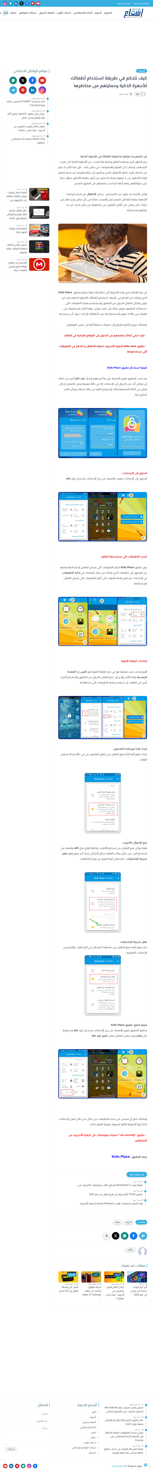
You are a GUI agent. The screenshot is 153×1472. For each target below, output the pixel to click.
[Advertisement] (76, 43)
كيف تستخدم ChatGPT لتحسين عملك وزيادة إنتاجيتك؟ (25, 103)
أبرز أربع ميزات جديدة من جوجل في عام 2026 (139, 1291)
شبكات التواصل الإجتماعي (84, 1447)
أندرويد (98, 12)
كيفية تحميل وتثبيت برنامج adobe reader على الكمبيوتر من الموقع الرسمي (16, 196)
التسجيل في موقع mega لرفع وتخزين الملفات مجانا (17, 266)
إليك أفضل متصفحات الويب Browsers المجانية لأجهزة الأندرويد (111, 1203)
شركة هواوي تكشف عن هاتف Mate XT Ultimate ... (92, 1293)
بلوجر (93, 1432)
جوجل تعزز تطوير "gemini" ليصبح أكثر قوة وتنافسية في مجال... (26, 116)
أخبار (5, 12)
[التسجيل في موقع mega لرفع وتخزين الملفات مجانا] (39, 264)
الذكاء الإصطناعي (82, 12)
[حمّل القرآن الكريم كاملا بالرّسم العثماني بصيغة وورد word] (39, 212)
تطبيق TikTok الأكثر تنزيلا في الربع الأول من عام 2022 (116, 1194)
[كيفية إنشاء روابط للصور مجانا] (39, 230)
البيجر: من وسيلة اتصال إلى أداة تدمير (68, 1289)
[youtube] (38, 3)
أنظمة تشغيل (46, 12)
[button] (133, 1236)
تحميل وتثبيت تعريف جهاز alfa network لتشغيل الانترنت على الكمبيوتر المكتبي (123, 1409)
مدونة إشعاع (118, 1466)
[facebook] (27, 3)
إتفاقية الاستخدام (141, 3)
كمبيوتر (108, 12)
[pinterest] (33, 3)
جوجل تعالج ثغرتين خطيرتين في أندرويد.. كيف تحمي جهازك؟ (114, 1293)
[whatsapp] (11, 3)
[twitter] (22, 3)
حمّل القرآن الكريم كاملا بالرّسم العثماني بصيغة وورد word (16, 214)
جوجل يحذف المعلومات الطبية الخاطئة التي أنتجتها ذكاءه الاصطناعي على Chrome (124, 1436)
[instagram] (5, 3)
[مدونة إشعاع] (134, 13)
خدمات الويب (64, 12)
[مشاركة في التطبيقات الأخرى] (106, 1236)
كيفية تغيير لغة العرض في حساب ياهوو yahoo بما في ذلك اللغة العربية (123, 1451)
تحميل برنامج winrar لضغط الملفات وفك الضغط (16, 249)
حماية (13, 12)
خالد (137, 94)
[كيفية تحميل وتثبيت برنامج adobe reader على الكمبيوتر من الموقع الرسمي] (39, 194)
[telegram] (13, 90)
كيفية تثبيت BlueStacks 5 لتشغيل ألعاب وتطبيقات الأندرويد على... (109, 1185)
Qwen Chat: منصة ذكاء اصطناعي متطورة (28, 141)
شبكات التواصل (27, 12)
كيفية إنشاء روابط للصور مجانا (18, 230)
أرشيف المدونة (123, 3)
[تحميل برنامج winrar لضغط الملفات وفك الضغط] (39, 246)
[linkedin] (16, 3)
